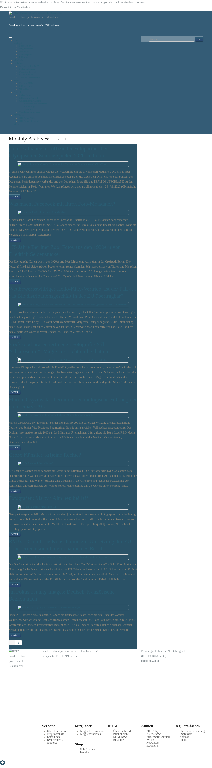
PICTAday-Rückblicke (30, 121)
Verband (18, 43)
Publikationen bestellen (88, 751)
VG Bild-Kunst (26, 74)
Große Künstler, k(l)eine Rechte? (45, 455)
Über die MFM (26, 83)
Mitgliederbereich (90, 734)
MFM (16, 80)
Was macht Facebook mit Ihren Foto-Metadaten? (62, 204)
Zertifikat (28, 109)
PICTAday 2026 (27, 118)
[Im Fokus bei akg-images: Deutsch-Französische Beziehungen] (49, 607)
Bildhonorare (25, 86)
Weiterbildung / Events (30, 100)
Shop (16, 124)
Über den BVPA (26, 45)
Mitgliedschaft (26, 48)
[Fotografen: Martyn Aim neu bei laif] (37, 506)
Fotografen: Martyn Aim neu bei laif (48, 498)
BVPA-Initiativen (27, 69)
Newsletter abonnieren (29, 112)
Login (183, 739)
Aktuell (17, 92)
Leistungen (24, 51)
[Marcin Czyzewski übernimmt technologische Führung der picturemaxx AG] (56, 415)
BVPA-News (25, 95)
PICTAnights (30, 106)
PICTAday (19, 115)
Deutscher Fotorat (27, 71)
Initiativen (19, 63)
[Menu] (10, 37)
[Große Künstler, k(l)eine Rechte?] (35, 463)
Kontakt (184, 736)
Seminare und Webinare (35, 103)
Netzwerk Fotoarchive (29, 77)
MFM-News (24, 89)
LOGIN (29, 720)
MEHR (14, 196)
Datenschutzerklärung (192, 731)
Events (150, 739)
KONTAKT (31, 696)
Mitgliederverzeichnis (92, 731)
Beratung (118, 739)
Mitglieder (19, 60)
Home (17, 40)
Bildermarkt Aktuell (28, 98)
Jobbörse (23, 57)
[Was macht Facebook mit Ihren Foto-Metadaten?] (43, 212)
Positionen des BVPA (29, 66)
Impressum (185, 734)
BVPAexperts (25, 54)
